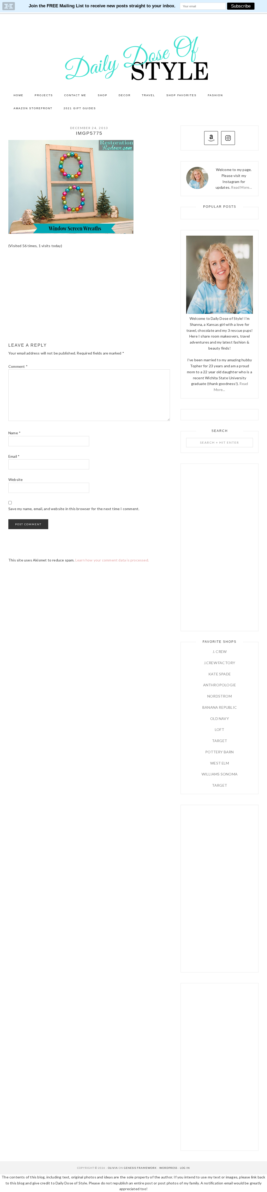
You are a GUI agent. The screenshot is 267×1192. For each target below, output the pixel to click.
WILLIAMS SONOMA (220, 774)
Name (14, 433)
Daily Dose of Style (133, 58)
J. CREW (220, 651)
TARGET (219, 740)
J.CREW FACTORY (219, 663)
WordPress (168, 1167)
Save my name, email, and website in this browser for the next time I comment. (73, 508)
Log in (185, 1167)
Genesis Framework (140, 1167)
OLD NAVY (219, 718)
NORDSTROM (219, 696)
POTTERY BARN (219, 752)
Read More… (241, 187)
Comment (18, 366)
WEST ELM (219, 763)
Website (15, 479)
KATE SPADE (219, 674)
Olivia (113, 1167)
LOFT (219, 729)
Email (14, 456)
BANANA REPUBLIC (219, 707)
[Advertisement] (89, 295)
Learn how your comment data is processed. (112, 560)
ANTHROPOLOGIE (219, 685)
